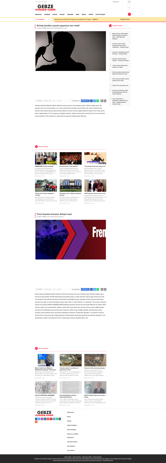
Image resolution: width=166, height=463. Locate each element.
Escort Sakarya (86, 458)
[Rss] (36, 422)
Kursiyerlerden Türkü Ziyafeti (69, 166)
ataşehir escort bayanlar (40, 458)
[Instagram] (42, 419)
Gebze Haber (68, 457)
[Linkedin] (45, 419)
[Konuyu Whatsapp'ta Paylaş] (97, 101)
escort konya (85, 460)
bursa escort (78, 458)
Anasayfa (39, 28)
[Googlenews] (54, 419)
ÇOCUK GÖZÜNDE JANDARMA (45, 395)
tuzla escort (94, 458)
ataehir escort (101, 458)
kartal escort (124, 458)
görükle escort (71, 458)
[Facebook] (36, 419)
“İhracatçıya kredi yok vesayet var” (95, 166)
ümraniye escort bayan (54, 458)
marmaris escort (77, 460)
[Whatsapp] (57, 419)
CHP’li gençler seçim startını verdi (94, 193)
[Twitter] (39, 419)
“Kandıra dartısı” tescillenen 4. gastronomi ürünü (69, 369)
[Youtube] (48, 419)
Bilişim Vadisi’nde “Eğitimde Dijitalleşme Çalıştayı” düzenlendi (45, 369)
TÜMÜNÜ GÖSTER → (125, 19)
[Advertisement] (70, 85)
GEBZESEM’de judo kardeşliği (44, 166)
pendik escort (117, 458)
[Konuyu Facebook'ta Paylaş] (91, 101)
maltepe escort (109, 458)
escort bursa (63, 458)
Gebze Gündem (77, 457)
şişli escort (99, 460)
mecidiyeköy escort (108, 460)
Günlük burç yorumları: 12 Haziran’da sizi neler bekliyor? (70, 19)
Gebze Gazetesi (97, 457)
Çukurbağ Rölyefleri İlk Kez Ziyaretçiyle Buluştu (68, 396)
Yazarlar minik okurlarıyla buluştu (94, 368)
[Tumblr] (60, 419)
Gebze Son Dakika (87, 457)
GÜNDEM (44, 28)
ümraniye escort (61, 460)
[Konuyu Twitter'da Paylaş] (94, 101)
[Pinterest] (51, 419)
